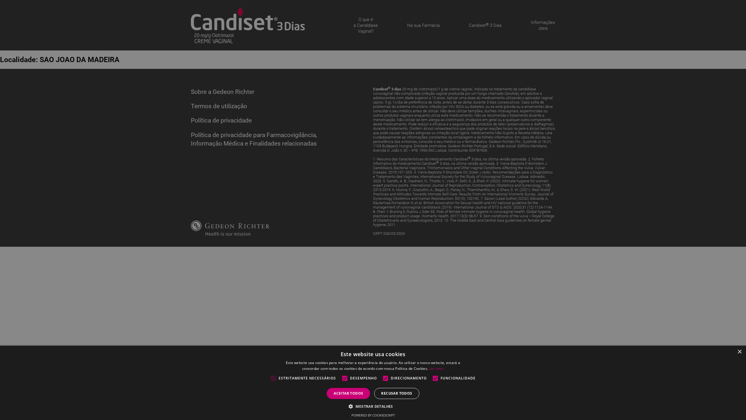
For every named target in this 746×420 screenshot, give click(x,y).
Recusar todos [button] (396, 393)
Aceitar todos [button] (348, 393)
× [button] (739, 352)
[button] (373, 406)
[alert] (373, 210)
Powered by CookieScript (373, 415)
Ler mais (436, 368)
